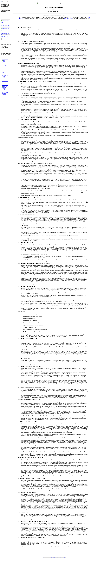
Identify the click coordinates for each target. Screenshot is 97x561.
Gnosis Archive (63, 557)
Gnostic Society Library (55, 557)
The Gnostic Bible (68, 18)
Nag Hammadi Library (47, 557)
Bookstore (5, 52)
